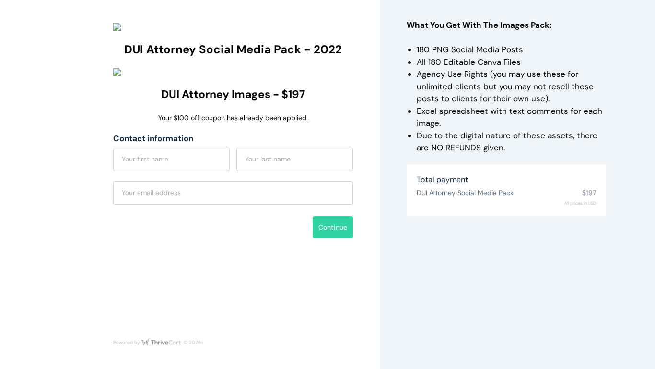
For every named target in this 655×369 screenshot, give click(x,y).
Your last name (268, 159)
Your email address (151, 192)
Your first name (145, 159)
